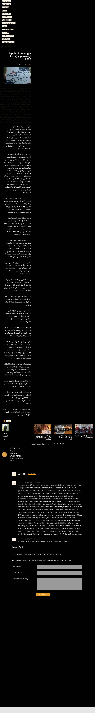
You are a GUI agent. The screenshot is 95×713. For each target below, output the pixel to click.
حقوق (9, 421)
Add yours (32, 473)
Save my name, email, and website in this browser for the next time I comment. (43, 560)
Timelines (6, 14)
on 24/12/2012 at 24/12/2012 (33, 482)
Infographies (7, 29)
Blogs (4, 10)
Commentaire (20, 579)
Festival (5, 39)
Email (17, 573)
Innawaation (7, 36)
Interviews (6, 17)
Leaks (4, 26)
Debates (5, 33)
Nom (17, 566)
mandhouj (21, 482)
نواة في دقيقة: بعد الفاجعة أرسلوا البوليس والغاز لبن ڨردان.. (65, 437)
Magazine (6, 4)
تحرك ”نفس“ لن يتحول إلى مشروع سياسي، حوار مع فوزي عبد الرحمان (43, 437)
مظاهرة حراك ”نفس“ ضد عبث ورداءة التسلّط (84, 436)
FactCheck (6, 20)
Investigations (8, 23)
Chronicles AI (7, 42)
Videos (5, 7)
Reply (45, 482)
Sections (6, 1)
